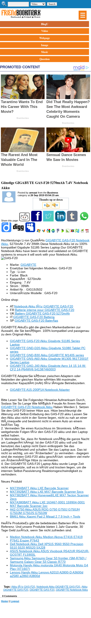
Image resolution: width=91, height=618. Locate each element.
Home (4, 601)
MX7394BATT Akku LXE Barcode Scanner (39, 488)
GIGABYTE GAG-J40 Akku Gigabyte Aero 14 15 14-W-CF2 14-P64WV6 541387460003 (48, 367)
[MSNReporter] (44, 231)
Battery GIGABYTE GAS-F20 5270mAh (42, 313)
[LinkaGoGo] (73, 231)
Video (44, 31)
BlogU (44, 24)
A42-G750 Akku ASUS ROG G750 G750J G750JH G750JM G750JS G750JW (45, 511)
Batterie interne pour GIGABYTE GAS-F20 (44, 310)
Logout (15, 601)
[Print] (82, 231)
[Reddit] (24, 220)
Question (45, 59)
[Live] (39, 231)
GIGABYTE (28, 264)
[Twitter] (48, 220)
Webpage (44, 38)
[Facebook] (36, 220)
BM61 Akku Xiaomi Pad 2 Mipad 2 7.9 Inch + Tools (45, 516)
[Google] (49, 231)
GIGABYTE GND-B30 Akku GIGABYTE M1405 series (47, 355)
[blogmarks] (63, 231)
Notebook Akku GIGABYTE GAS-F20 (58, 586)
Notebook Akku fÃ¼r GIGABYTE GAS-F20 (43, 306)
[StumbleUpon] (53, 231)
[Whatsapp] (84, 220)
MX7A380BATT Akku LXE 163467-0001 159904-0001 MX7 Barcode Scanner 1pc (47, 504)
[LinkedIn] (60, 220)
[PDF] (87, 231)
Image (44, 45)
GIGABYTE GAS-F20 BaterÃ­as (36, 320)
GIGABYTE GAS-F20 (42, 589)
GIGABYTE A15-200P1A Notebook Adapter (40, 389)
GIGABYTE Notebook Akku (72, 589)
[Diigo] (6, 231)
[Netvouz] (78, 231)
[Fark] (58, 231)
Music (44, 52)
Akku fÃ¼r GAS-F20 (23, 586)
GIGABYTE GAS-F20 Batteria (34, 317)
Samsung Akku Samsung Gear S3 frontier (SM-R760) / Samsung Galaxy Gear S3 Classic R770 (48, 559)
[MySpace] (30, 231)
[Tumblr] (72, 220)
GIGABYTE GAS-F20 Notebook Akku (27, 407)
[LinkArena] (68, 231)
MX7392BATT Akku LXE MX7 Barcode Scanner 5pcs (46, 491)
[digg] (18, 231)
